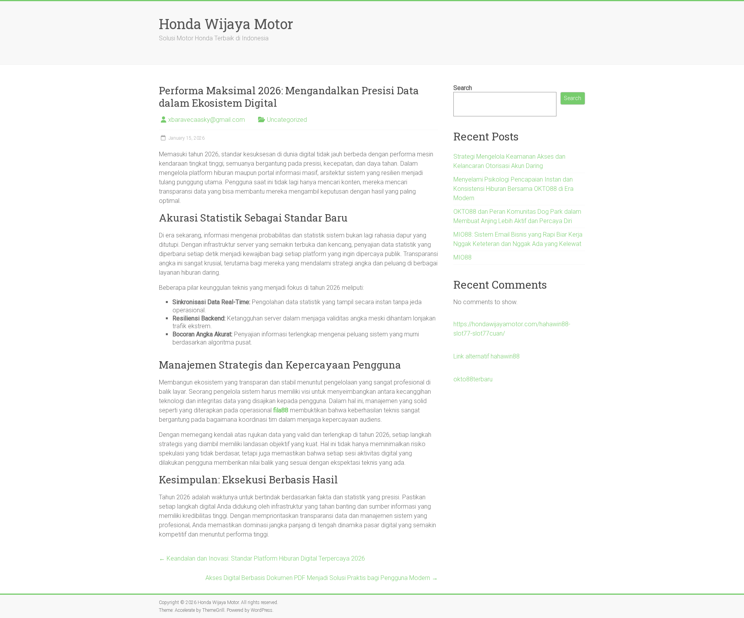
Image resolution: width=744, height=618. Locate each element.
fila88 (280, 410)
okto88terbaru (473, 379)
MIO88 (462, 257)
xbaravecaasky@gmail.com (206, 119)
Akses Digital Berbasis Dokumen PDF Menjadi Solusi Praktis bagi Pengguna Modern (321, 578)
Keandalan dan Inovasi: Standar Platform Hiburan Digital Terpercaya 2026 (262, 558)
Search (462, 88)
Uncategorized (287, 119)
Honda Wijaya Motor (226, 23)
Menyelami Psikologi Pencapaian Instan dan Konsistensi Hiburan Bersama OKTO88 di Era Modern (513, 189)
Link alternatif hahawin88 (486, 356)
